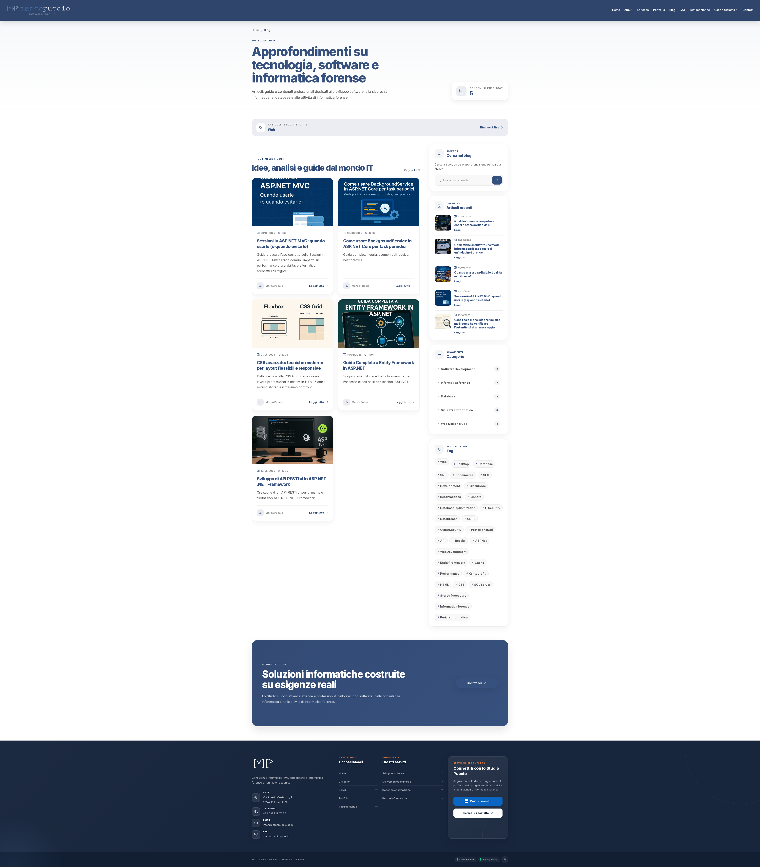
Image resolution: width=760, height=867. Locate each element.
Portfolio (659, 9)
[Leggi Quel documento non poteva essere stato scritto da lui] (443, 223)
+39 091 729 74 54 (274, 813)
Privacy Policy (490, 859)
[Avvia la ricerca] (497, 180)
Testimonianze (699, 9)
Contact (748, 9)
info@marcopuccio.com (278, 824)
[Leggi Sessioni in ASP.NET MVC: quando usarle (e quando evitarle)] (443, 298)
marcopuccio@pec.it (276, 836)
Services (643, 9)
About (628, 9)
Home (616, 9)
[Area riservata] (505, 859)
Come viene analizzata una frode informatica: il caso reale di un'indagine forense (476, 248)
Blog (672, 9)
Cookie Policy (466, 859)
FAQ (682, 9)
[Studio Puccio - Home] (264, 763)
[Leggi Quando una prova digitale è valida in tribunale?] (443, 274)
